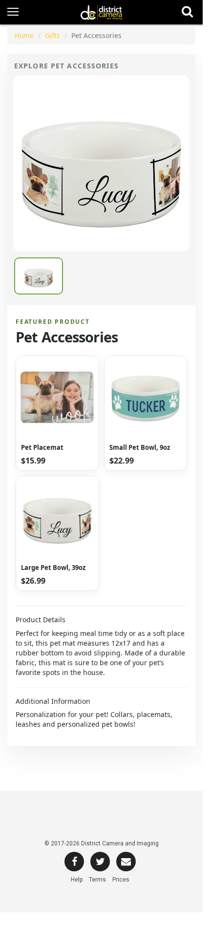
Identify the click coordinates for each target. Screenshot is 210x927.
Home (24, 35)
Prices (120, 879)
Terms (97, 879)
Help (77, 879)
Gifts (52, 35)
